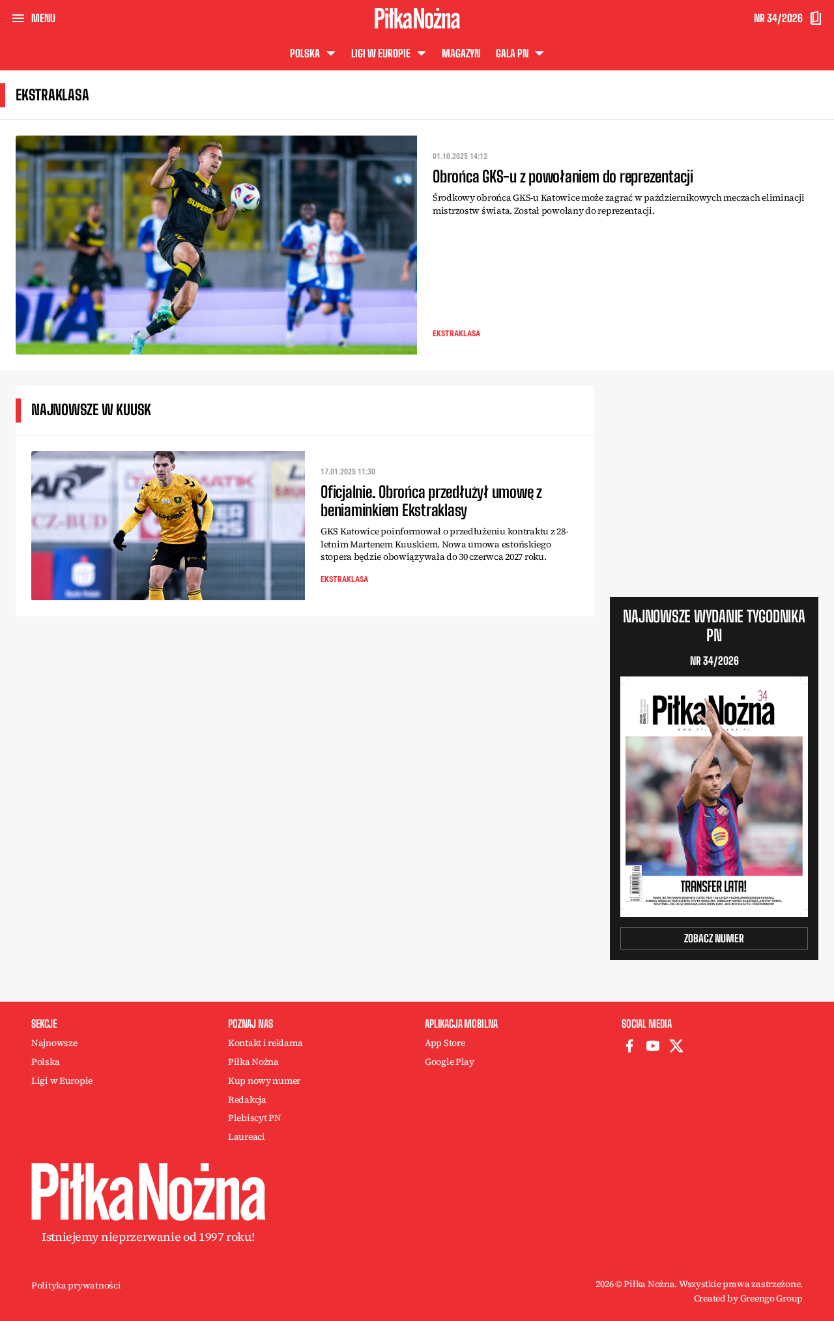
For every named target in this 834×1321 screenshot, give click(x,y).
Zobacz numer (714, 938)
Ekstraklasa (456, 333)
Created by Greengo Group (748, 1298)
